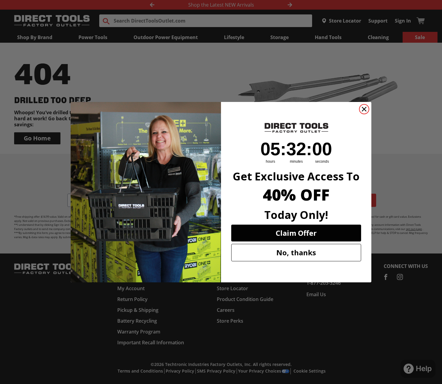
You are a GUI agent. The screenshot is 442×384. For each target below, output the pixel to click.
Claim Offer (296, 233)
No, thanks (296, 252)
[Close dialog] (364, 109)
